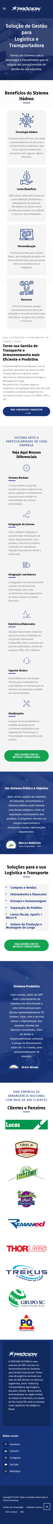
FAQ (22, 1512)
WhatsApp (15, 1471)
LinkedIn (14, 1451)
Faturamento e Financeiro (28, 894)
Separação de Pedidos (26, 908)
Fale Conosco (12, 1512)
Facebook (15, 1444)
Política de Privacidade (13, 1507)
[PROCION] (26, 8)
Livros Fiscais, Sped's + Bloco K (24, 916)
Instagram (15, 1457)
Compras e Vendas (23, 888)
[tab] (26, 887)
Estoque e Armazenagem (28, 901)
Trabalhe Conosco (34, 1507)
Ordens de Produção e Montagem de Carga (24, 925)
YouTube (14, 1464)
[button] (26, 756)
